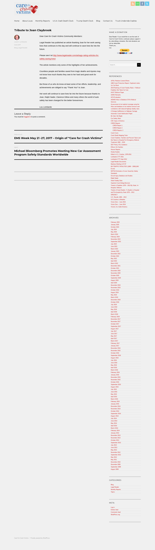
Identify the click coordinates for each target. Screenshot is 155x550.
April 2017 (114, 338)
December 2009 (115, 464)
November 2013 (115, 438)
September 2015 (116, 384)
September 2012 (116, 455)
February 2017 (115, 343)
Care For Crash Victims (21, 538)
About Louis (27, 21)
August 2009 (115, 469)
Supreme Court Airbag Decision (120, 183)
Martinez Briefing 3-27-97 (118, 164)
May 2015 (114, 394)
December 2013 (115, 435)
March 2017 (114, 341)
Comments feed (116, 512)
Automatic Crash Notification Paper (121, 113)
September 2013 (116, 442)
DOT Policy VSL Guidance (119, 144)
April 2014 (114, 425)
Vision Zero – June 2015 (118, 202)
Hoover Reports (115, 149)
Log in (113, 507)
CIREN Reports (115, 123)
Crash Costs (114, 133)
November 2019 (115, 287)
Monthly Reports (42, 21)
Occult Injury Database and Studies (122, 176)
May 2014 (114, 423)
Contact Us (107, 21)
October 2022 (115, 256)
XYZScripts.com (88, 549)
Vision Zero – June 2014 (118, 204)
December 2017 (115, 319)
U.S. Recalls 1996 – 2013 (118, 197)
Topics (113, 492)
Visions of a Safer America (119, 207)
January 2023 (115, 251)
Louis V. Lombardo (20, 42)
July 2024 (114, 229)
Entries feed (114, 510)
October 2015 (115, 382)
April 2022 (114, 261)
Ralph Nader (114, 178)
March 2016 (114, 370)
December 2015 (115, 377)
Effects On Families (117, 147)
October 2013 (115, 440)
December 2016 (115, 348)
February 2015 (115, 401)
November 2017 (115, 321)
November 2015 (115, 379)
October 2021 (115, 268)
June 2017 (114, 333)
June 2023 (114, 246)
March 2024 (114, 234)
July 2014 (114, 418)
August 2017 (115, 329)
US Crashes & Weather (118, 199)
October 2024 (115, 227)
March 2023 (114, 249)
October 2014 (115, 411)
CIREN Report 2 (117, 128)
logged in (27, 117)
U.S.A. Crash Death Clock (63, 21)
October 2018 (115, 302)
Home (16, 21)
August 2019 (115, 292)
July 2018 (114, 304)
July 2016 (114, 360)
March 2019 (114, 297)
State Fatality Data (116, 180)
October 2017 (115, 324)
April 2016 (114, 367)
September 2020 (116, 278)
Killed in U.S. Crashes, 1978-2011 (121, 154)
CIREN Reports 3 (118, 130)
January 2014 (115, 433)
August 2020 (115, 280)
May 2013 (114, 450)
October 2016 (115, 353)
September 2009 (116, 467)
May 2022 (114, 258)
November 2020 (115, 273)
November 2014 (115, 408)
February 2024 (115, 237)
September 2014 (116, 413)
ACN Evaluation (116, 97)
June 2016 (114, 362)
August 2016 (115, 358)
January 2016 (115, 375)
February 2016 (115, 372)
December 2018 (115, 299)
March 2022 (114, 263)
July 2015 (114, 389)
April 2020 (114, 283)
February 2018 (115, 316)
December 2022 (115, 253)
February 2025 (115, 222)
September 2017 (116, 326)
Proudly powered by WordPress (40, 538)
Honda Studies (115, 152)
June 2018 (114, 307)
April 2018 (114, 312)
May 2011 (114, 459)
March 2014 (114, 428)
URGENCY (114, 194)
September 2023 (116, 241)
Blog (98, 21)
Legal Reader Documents (118, 161)
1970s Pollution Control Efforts (120, 81)
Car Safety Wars (116, 118)
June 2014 (114, 421)
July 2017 (114, 331)
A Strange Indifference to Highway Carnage (124, 111)
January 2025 (115, 224)
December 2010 (115, 462)
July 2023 (114, 244)
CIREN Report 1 (117, 125)
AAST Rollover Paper (117, 92)
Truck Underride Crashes (126, 21)
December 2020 (115, 270)
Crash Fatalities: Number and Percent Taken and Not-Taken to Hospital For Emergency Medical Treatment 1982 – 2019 (126, 140)
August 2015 (115, 387)
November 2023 (115, 239)
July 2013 (114, 445)
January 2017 (115, 346)
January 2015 (115, 404)
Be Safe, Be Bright (116, 116)
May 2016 (114, 365)
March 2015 (114, 399)
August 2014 (115, 416)
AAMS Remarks (116, 95)
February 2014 (115, 430)
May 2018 (114, 309)
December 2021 (115, 266)
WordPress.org (115, 514)
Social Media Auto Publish (69, 549)
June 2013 (114, 447)
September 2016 (116, 355)
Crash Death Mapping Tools (119, 135)
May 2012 (114, 457)
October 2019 (115, 290)
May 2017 (114, 336)
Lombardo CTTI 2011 (117, 157)
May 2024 (114, 232)
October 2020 (115, 275)
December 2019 (115, 285)
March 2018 (114, 314)
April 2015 (114, 396)
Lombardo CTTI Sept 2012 (119, 159)
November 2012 (115, 452)
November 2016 (115, 350)
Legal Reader (22, 48)
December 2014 (115, 406)
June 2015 (114, 392)
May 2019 (114, 295)
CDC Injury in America (117, 121)
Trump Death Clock (84, 21)
